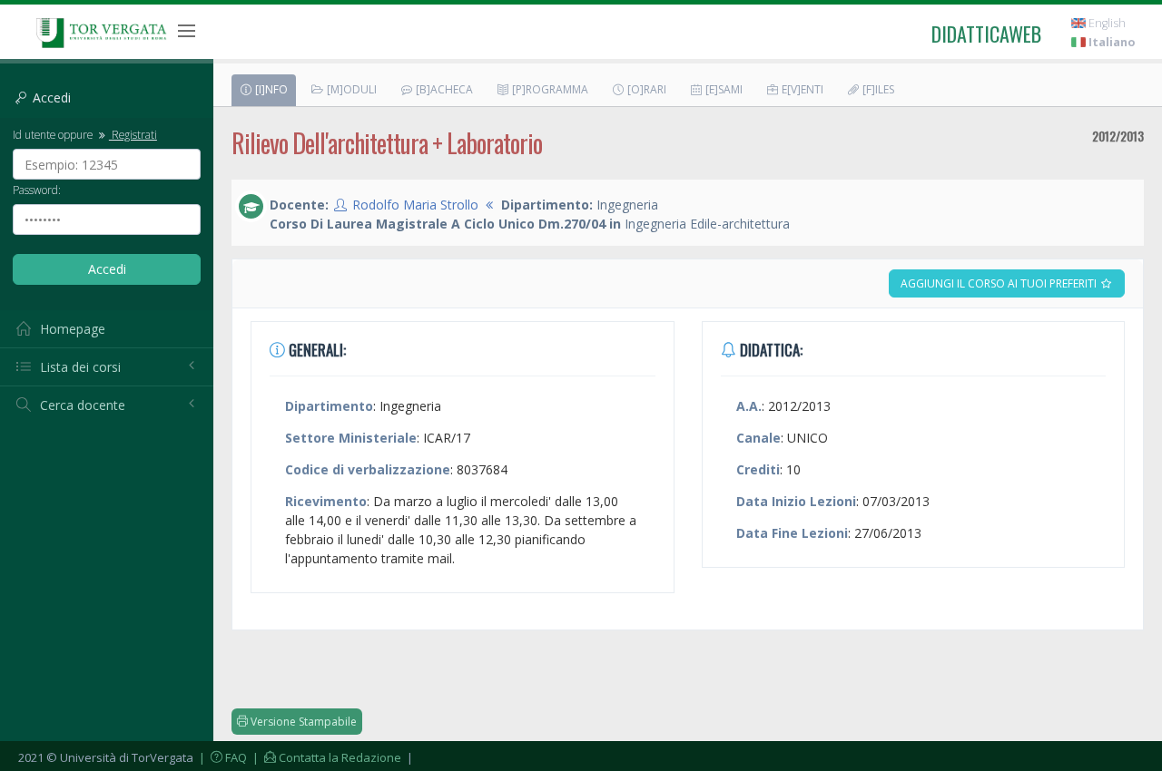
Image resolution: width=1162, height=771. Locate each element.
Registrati (133, 134)
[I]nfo (270, 89)
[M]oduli (350, 89)
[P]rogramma (548, 89)
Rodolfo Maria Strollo (415, 204)
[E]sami (723, 89)
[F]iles (877, 89)
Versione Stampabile (302, 721)
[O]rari (645, 89)
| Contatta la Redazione (325, 757)
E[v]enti (801, 89)
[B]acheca (443, 89)
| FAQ (221, 757)
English (1106, 23)
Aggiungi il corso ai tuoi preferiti (1000, 283)
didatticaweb (986, 33)
